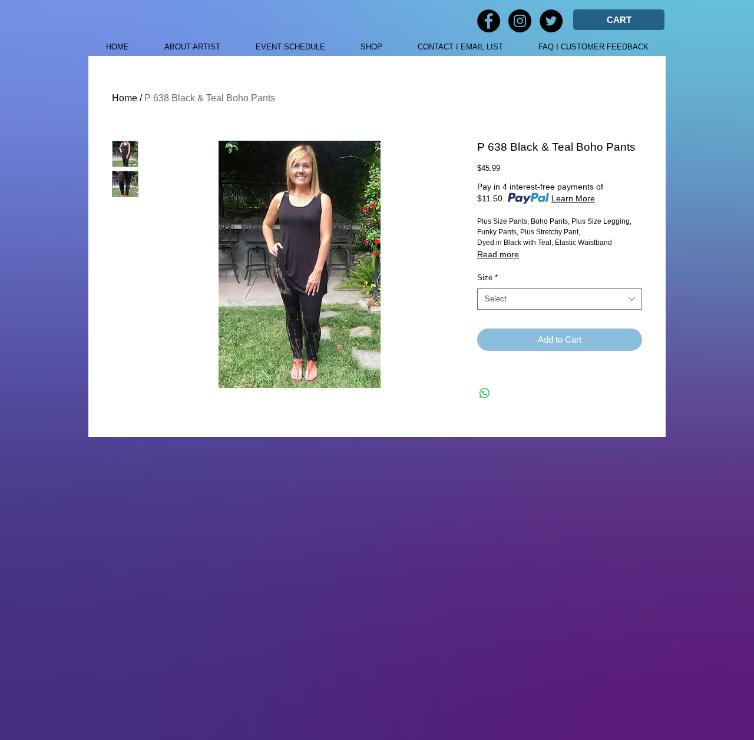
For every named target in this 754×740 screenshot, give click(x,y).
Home (124, 98)
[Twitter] (551, 20)
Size (487, 277)
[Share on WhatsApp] (485, 393)
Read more (498, 254)
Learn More (573, 198)
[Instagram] (519, 20)
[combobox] (559, 299)
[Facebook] (488, 20)
